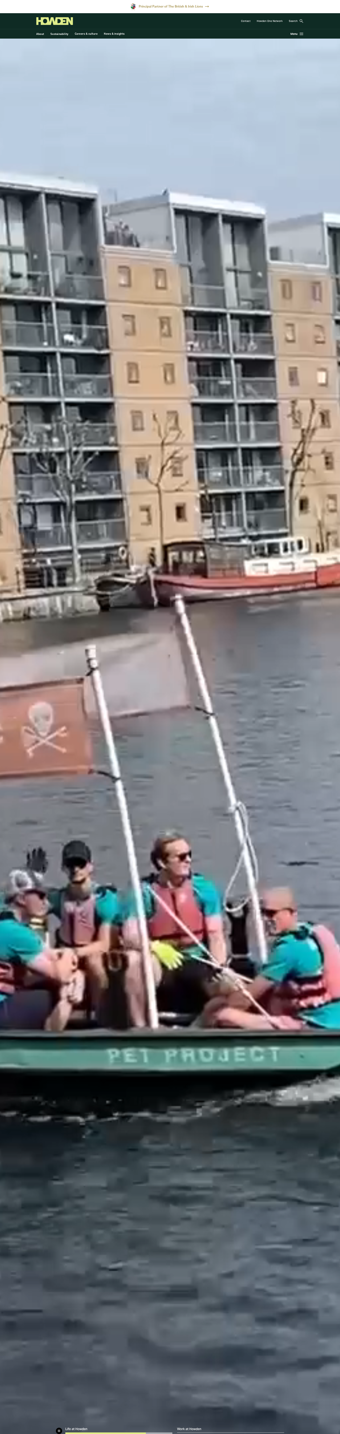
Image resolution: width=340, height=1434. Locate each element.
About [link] (40, 33)
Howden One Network (270, 20)
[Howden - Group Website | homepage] (54, 21)
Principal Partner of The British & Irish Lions (171, 6)
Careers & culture (86, 33)
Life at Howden (93, 1430)
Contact (246, 20)
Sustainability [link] (59, 33)
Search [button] (293, 20)
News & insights (114, 33)
